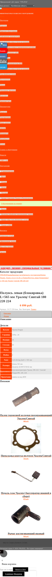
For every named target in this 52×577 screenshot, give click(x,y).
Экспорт (3, 252)
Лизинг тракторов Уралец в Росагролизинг (17, 198)
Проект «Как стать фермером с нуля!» (15, 220)
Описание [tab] (7, 313)
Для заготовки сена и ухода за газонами (14, 42)
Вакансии (3, 112)
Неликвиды (4, 133)
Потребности (4, 139)
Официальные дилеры (8, 241)
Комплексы (4, 96)
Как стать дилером (6, 247)
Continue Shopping (13, 574)
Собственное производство (10, 36)
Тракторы (3, 26)
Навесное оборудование (8, 31)
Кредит (3, 209)
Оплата (3, 187)
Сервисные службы (7, 236)
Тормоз (33, 309)
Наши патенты (5, 123)
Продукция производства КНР (11, 63)
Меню (2, 16)
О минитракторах (7, 171)
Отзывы (4, 182)
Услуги (2, 144)
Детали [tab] (6, 316)
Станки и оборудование (8, 150)
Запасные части (5, 101)
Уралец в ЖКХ (6, 225)
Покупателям (5, 166)
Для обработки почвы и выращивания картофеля (18, 47)
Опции (2, 85)
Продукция (4, 20)
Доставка (4, 193)
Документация (5, 117)
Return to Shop (20, 569)
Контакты (3, 230)
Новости (3, 155)
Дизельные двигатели (8, 90)
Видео (3, 177)
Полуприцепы (5, 80)
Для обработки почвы (8, 74)
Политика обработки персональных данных (17, 214)
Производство (5, 107)
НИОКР (3, 128)
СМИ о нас (4, 160)
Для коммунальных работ (9, 53)
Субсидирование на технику (11, 204)
